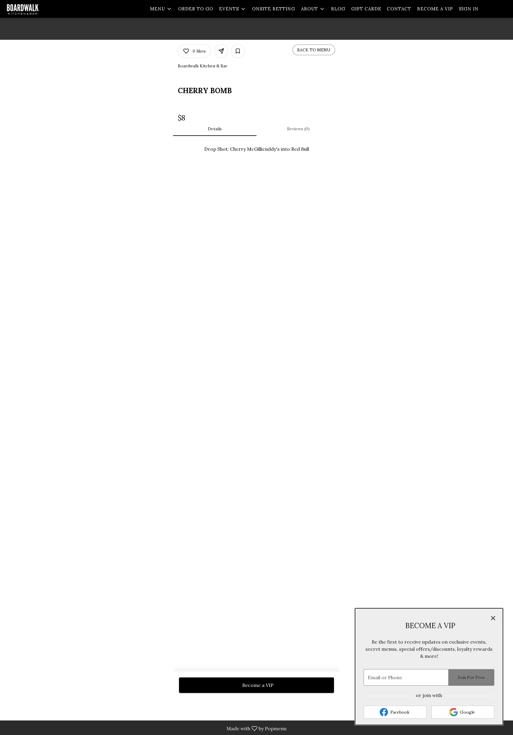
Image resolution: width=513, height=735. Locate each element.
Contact (399, 9)
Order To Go (195, 9)
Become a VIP (435, 9)
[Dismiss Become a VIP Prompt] (493, 618)
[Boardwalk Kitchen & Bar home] (31, 8)
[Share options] (221, 51)
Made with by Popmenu (145, 729)
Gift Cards (366, 9)
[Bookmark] (237, 51)
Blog (338, 9)
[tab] (214, 129)
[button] (161, 9)
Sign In (469, 9)
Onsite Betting (273, 9)
